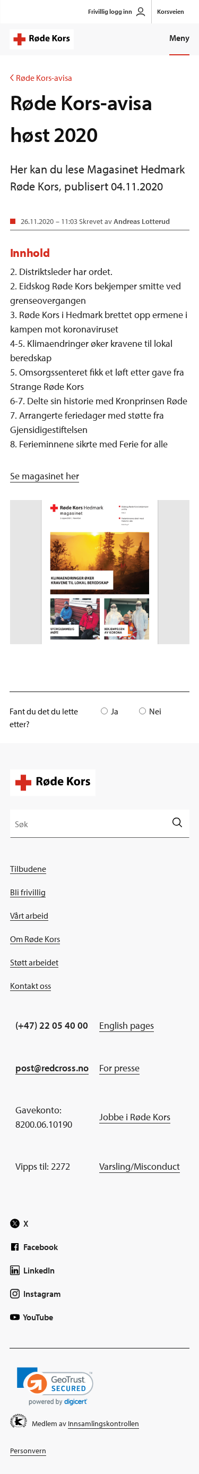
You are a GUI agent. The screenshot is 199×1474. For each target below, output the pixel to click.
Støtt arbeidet (34, 962)
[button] (55, 1386)
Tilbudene (28, 868)
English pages (126, 1025)
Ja (114, 711)
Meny (179, 37)
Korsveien (170, 11)
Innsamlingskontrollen (103, 1423)
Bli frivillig (28, 892)
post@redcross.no (52, 1068)
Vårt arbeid (29, 915)
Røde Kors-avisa (41, 77)
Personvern (28, 1450)
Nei (155, 711)
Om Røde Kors (35, 939)
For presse (119, 1068)
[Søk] (177, 823)
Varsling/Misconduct (139, 1166)
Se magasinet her (44, 476)
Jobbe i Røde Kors (134, 1117)
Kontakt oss (30, 985)
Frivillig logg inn (110, 11)
